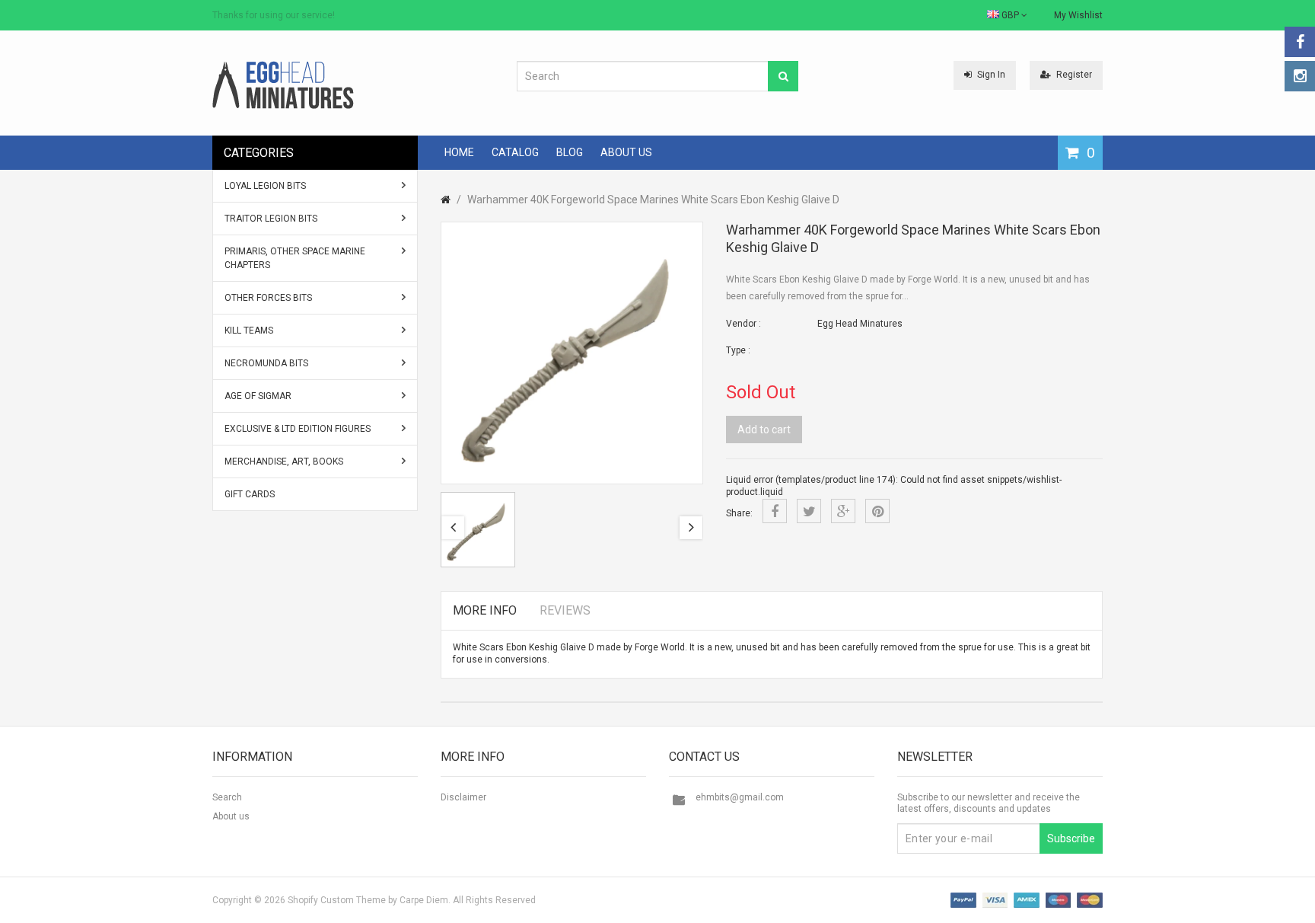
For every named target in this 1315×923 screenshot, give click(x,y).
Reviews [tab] (565, 610)
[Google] (843, 511)
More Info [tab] (485, 610)
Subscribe (1071, 838)
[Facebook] (1300, 42)
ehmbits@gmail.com (740, 797)
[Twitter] (809, 511)
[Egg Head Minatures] (283, 84)
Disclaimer (463, 797)
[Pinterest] (877, 511)
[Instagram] (1300, 76)
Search (227, 797)
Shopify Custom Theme (337, 900)
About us (231, 816)
